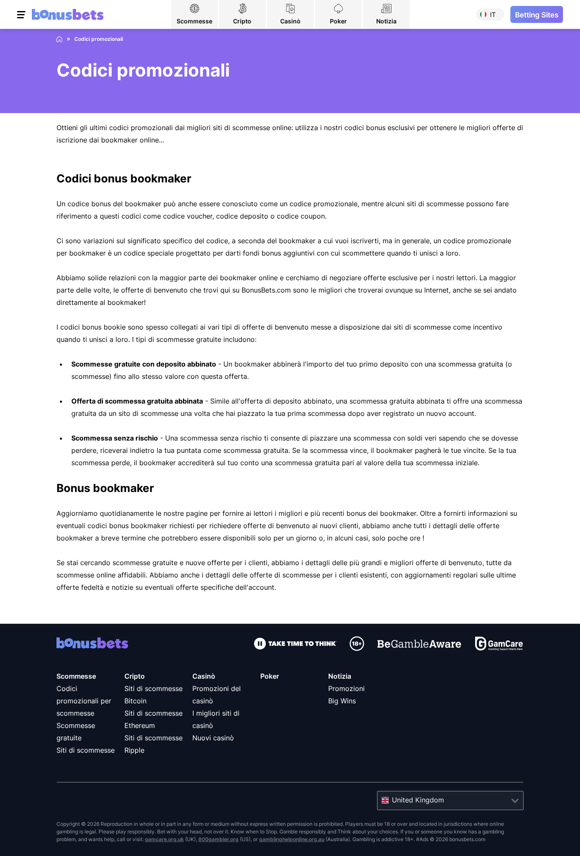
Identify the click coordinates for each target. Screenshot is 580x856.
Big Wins (342, 701)
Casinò (203, 676)
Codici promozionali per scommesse (83, 700)
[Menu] (22, 14)
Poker (269, 676)
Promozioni (346, 688)
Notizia (339, 676)
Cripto (134, 676)
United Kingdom (418, 800)
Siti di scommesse (85, 750)
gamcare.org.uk (164, 839)
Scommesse (76, 676)
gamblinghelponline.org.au (291, 839)
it (493, 15)
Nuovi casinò (213, 738)
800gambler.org (218, 839)
